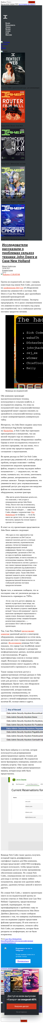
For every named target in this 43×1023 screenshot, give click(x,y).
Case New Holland (11, 939)
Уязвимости (11, 943)
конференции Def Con (13, 288)
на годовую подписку (27, 4)
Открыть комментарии (9, 968)
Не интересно (21, 1012)
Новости (13, 941)
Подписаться (23, 961)
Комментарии (7, 270)
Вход (40, 3)
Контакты (39, 1012)
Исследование (15, 643)
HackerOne (8, 431)
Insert (23, 1021)
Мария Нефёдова (9, 266)
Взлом (7, 941)
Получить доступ (22, 1006)
